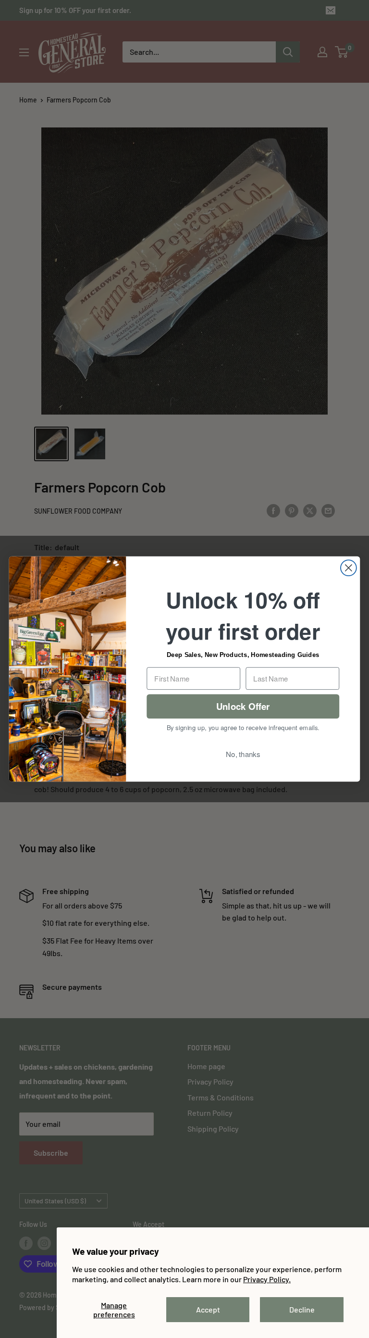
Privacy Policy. (267, 1279)
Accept (208, 1309)
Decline (302, 1309)
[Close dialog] (349, 568)
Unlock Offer (243, 706)
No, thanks (243, 754)
